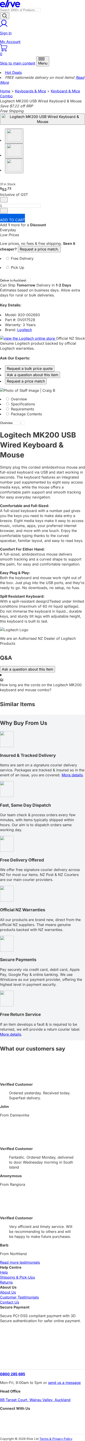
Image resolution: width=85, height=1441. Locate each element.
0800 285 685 (12, 1374)
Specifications (22, 404)
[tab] (42, 260)
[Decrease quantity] (4, 199)
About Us (8, 1292)
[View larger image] (42, 119)
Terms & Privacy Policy (55, 1439)
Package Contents (26, 414)
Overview (18, 399)
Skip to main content (17, 63)
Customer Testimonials (19, 1297)
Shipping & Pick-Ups (17, 1277)
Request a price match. (39, 249)
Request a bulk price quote (30, 368)
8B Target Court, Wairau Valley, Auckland (35, 1400)
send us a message (64, 1382)
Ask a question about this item (32, 375)
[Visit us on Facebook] (42, 1418)
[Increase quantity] (4, 210)
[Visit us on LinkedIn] (42, 1426)
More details (72, 775)
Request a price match (26, 381)
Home (5, 91)
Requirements (22, 409)
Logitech (24, 329)
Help (4, 1272)
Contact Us (9, 1302)
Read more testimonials (20, 1262)
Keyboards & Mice (30, 91)
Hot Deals (13, 72)
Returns (6, 1282)
